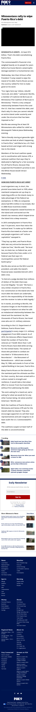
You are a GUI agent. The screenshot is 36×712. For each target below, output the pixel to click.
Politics (3, 571)
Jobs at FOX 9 (20, 638)
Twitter (3, 665)
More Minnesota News (9, 513)
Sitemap (19, 642)
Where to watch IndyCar (21, 668)
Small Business (5, 608)
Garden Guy (20, 583)
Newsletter (4, 659)
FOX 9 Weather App (22, 563)
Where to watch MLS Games (22, 684)
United (3, 593)
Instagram (4, 663)
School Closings (21, 567)
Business (3, 604)
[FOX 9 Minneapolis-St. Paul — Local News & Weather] (6, 3)
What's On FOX (21, 640)
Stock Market (5, 606)
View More (30, 513)
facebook (14, 693)
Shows (19, 600)
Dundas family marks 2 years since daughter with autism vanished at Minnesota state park (13, 518)
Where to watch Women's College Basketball (21, 676)
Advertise (19, 644)
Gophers (3, 583)
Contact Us (20, 632)
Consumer (4, 573)
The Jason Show (21, 604)
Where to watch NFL (22, 657)
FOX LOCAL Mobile (6, 657)
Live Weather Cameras (23, 569)
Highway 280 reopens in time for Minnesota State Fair (12, 531)
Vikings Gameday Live (22, 612)
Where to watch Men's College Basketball (23, 672)
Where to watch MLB (22, 662)
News (16, 22)
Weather (20, 560)
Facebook (4, 661)
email (21, 693)
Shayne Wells (20, 581)
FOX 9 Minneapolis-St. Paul (7, 22)
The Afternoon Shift (22, 620)
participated (6, 331)
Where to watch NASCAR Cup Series (22, 665)
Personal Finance (6, 602)
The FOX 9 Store (21, 625)
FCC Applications (21, 648)
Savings (3, 610)
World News (4, 567)
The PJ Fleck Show (22, 614)
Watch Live (28, 2)
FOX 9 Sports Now (22, 616)
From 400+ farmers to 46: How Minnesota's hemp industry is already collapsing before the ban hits (12, 547)
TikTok (3, 667)
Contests (19, 634)
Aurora (3, 595)
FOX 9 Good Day (21, 606)
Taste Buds (20, 618)
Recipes (19, 585)
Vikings (3, 581)
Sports (3, 579)
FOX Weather (20, 573)
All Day (18, 608)
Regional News (7, 630)
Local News (4, 563)
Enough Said (20, 610)
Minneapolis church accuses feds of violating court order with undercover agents (13, 539)
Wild (2, 587)
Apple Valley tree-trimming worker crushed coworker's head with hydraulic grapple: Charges (22, 470)
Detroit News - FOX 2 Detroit (7, 639)
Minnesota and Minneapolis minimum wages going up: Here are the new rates (22, 449)
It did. (3, 178)
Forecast (19, 565)
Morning (20, 579)
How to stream (5, 655)
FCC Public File (21, 646)
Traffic (18, 571)
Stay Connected (7, 652)
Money (3, 600)
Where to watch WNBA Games (23, 680)
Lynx (2, 591)
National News (5, 565)
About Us (20, 630)
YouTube (3, 669)
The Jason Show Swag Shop (23, 622)
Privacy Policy (20, 505)
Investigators (4, 569)
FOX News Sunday (6, 575)
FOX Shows (20, 602)
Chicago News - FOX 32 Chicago (6, 636)
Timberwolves (5, 589)
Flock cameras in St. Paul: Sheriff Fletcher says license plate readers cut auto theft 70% (13, 524)
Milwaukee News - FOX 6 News (7, 632)
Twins (3, 585)
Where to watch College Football (21, 659)
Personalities (20, 636)
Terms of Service (19, 506)
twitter (18, 693)
